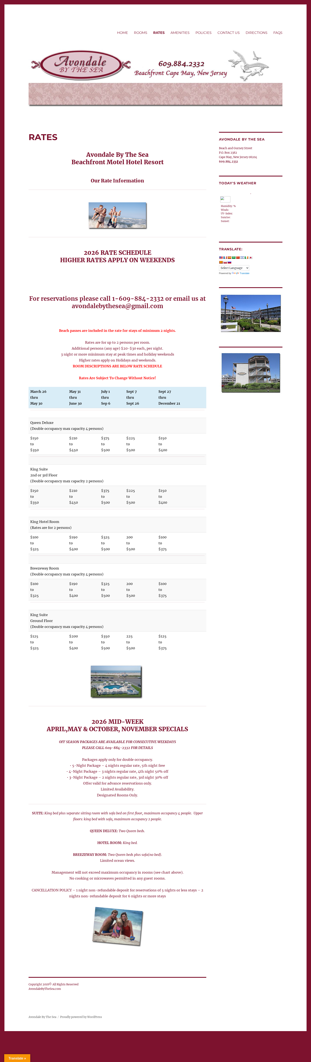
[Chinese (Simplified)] (238, 257)
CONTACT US (228, 33)
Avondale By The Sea (42, 1017)
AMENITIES (180, 33)
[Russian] (229, 262)
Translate (244, 273)
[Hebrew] (242, 257)
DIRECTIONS (256, 33)
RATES (159, 33)
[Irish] (246, 257)
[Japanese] (250, 257)
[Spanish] (229, 257)
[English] (221, 257)
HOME (122, 33)
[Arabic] (233, 257)
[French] (225, 257)
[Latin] (221, 262)
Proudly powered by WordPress (81, 1017)
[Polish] (225, 262)
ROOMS (140, 33)
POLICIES (203, 33)
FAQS (277, 33)
